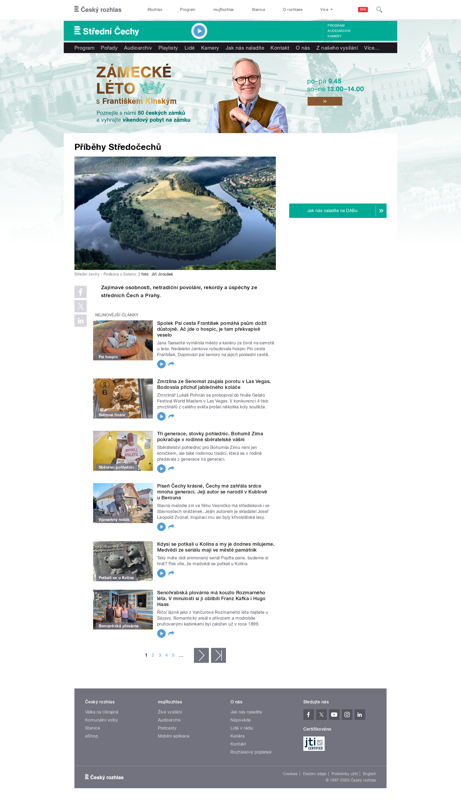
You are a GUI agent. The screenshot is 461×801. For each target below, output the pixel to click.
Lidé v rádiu (241, 728)
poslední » (218, 655)
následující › (201, 655)
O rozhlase (293, 9)
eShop (91, 736)
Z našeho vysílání (337, 48)
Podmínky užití (345, 774)
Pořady (109, 48)
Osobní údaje (315, 774)
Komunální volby (101, 720)
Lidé (190, 48)
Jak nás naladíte (245, 48)
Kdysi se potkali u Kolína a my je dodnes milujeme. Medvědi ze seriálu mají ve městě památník (216, 547)
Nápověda (240, 720)
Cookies (290, 774)
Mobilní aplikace (174, 736)
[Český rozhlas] (97, 9)
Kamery (334, 36)
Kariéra (237, 736)
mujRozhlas (223, 9)
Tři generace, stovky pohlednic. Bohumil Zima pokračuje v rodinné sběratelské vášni (210, 436)
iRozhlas (155, 9)
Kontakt (280, 48)
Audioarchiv (339, 31)
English (369, 774)
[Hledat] (379, 9)
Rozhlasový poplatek (251, 752)
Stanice (258, 9)
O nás (303, 48)
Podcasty (167, 728)
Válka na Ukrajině (101, 712)
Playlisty (168, 48)
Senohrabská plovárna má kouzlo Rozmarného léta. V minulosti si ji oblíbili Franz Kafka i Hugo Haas (211, 598)
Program (187, 9)
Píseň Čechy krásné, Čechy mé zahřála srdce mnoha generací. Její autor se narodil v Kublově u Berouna (212, 491)
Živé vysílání (170, 712)
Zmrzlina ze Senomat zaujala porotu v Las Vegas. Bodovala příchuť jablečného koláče (214, 384)
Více (371, 48)
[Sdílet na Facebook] (80, 292)
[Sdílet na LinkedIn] (80, 320)
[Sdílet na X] (80, 306)
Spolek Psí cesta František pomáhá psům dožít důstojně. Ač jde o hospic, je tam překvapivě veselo (212, 329)
